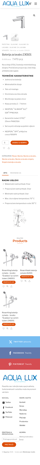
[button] (34, 15)
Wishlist (22, 425)
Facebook (9, 407)
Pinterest (8, 417)
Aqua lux (6, 452)
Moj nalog (23, 410)
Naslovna (22, 414)
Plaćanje (22, 418)
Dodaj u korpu (19, 143)
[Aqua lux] (16, 4)
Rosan (14, 156)
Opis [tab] (5, 173)
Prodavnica (23, 421)
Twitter (8, 402)
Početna (6, 44)
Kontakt (22, 402)
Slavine (14, 44)
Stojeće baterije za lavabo (11, 162)
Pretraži (9, 445)
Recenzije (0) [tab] (15, 173)
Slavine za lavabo (29, 156)
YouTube (8, 412)
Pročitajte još (8, 282)
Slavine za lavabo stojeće (24, 159)
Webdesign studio (29, 452)
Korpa (21, 406)
